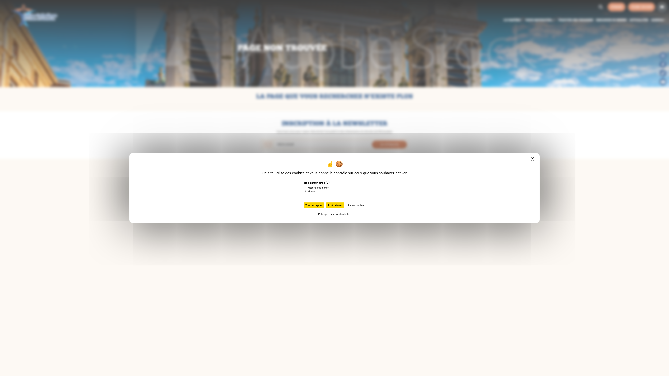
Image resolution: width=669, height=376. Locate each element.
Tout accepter (313, 205)
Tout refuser (335, 205)
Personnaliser (356, 205)
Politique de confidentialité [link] (334, 214)
